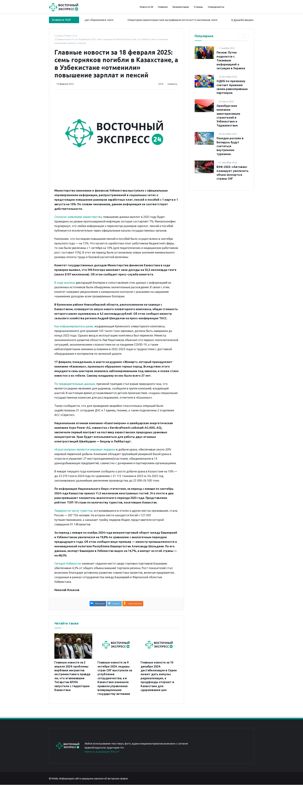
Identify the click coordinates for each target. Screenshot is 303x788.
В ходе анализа (64, 282)
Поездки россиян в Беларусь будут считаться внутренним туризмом (230, 146)
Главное (163, 7)
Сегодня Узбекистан (67, 563)
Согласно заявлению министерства (78, 216)
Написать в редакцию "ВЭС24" (102, 751)
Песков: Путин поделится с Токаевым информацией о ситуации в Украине (231, 60)
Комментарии (181, 7)
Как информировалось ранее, (74, 326)
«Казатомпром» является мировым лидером (84, 449)
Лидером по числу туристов (73, 510)
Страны (198, 7)
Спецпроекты (216, 7)
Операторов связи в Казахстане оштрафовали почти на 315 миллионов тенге (155, 20)
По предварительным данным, (75, 383)
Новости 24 (146, 7)
